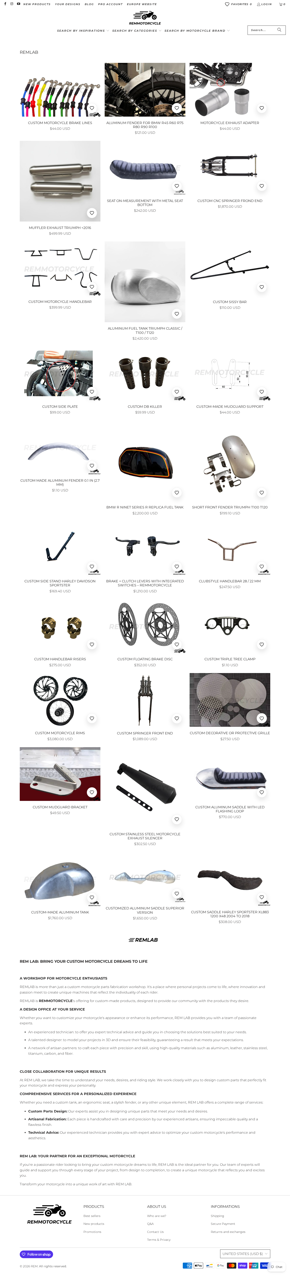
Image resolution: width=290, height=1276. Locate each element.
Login (266, 4)
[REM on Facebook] (5, 4)
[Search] (279, 30)
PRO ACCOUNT (110, 4)
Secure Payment (223, 1224)
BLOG (89, 4)
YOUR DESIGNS (67, 4)
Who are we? (156, 1216)
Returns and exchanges (228, 1232)
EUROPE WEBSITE (142, 4)
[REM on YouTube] (18, 4)
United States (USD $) (242, 1254)
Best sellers (91, 1216)
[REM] (145, 18)
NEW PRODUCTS (37, 4)
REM (34, 1266)
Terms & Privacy (158, 1240)
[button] (83, 30)
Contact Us (155, 1232)
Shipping (217, 1216)
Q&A (150, 1224)
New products (93, 1224)
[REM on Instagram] (11, 4)
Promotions (92, 1232)
